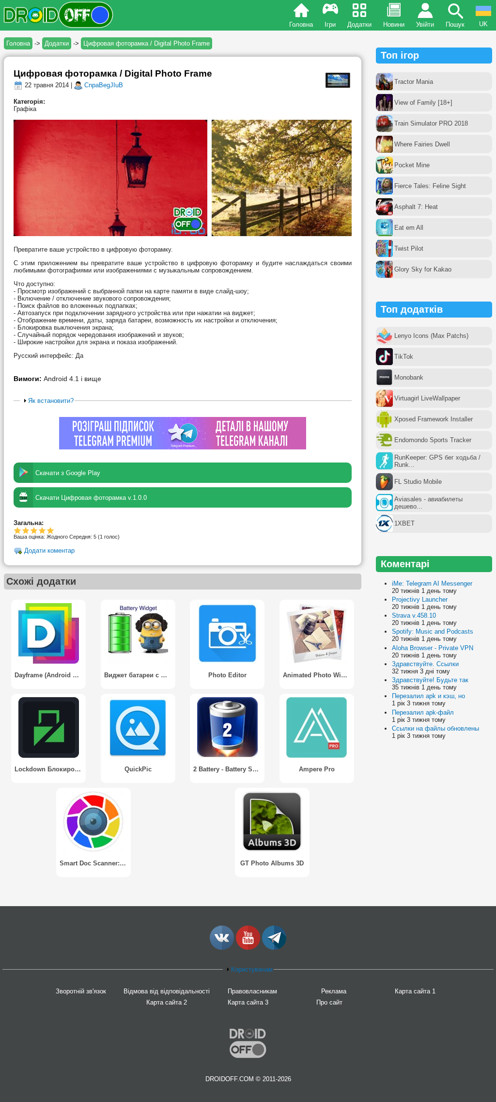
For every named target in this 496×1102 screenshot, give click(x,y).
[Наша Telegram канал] (274, 947)
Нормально (26, 530)
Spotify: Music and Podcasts (432, 631)
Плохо (18, 530)
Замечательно (42, 530)
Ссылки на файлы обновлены (435, 728)
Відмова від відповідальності (167, 991)
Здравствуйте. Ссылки (425, 664)
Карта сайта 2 (166, 1002)
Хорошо (34, 530)
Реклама (333, 991)
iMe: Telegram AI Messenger (432, 583)
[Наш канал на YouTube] (248, 947)
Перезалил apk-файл (423, 712)
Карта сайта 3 (248, 1002)
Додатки (359, 24)
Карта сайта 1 (415, 991)
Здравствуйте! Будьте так (430, 680)
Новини (393, 24)
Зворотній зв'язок (81, 991)
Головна (301, 24)
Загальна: (29, 523)
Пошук (455, 24)
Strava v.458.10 (414, 615)
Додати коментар (49, 551)
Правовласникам (252, 991)
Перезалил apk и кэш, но (428, 696)
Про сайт (329, 1002)
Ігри (330, 24)
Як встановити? (51, 400)
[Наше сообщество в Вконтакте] (222, 947)
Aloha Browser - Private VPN (432, 648)
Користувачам (252, 969)
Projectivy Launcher (420, 599)
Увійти (425, 24)
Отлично (50, 530)
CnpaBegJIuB (103, 85)
